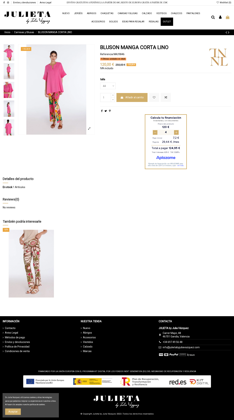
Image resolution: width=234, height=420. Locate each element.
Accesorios (89, 337)
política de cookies (37, 405)
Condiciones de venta (17, 351)
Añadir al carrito (134, 97)
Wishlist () (225, 2)
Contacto (10, 328)
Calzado (88, 346)
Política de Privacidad (17, 346)
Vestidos (88, 342)
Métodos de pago (15, 337)
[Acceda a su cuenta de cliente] (220, 17)
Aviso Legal (45, 2)
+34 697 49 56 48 (172, 342)
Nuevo (86, 328)
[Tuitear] (106, 110)
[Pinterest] (110, 110)
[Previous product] (227, 32)
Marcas (87, 351)
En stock (7, 187)
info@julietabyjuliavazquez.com (181, 347)
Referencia (106, 54)
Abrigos (87, 332)
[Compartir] (102, 110)
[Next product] (228, 32)
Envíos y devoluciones (24, 2)
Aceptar (13, 411)
